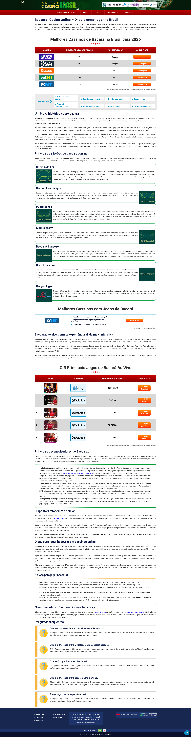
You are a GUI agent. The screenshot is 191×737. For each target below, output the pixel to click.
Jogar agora (142, 57)
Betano (47, 70)
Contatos (39, 721)
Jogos (96, 12)
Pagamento (128, 12)
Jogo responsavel (59, 714)
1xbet (47, 84)
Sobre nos (39, 717)
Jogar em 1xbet (144, 400)
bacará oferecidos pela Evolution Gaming (78, 473)
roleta (104, 612)
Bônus (86, 12)
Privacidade (40, 714)
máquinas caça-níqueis (135, 612)
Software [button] (111, 12)
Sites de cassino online (65, 12)
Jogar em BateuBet (144, 387)
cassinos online (58, 518)
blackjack (97, 612)
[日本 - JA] (104, 730)
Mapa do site (57, 717)
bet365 (47, 77)
